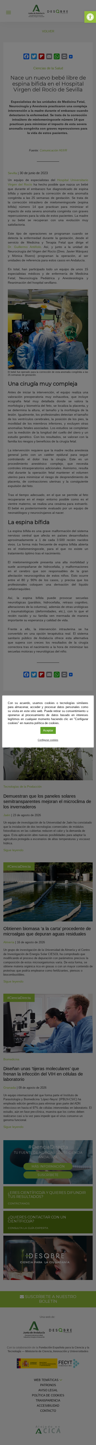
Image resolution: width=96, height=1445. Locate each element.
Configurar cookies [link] (48, 740)
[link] (90, 17)
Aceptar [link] (48, 730)
